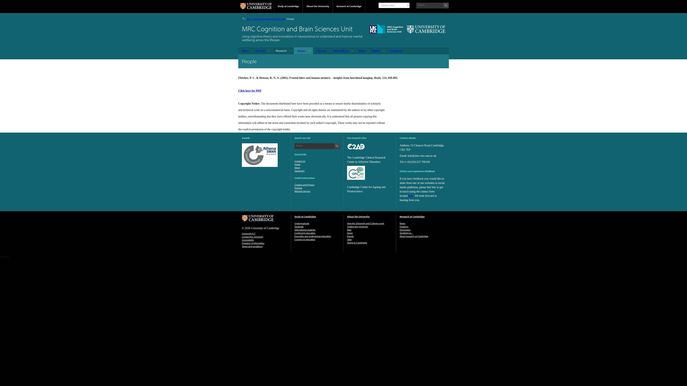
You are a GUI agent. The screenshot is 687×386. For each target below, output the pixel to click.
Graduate (299, 227)
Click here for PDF (250, 90)
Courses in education (304, 239)
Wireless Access (302, 191)
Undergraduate (301, 223)
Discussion (405, 230)
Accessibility (248, 240)
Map (349, 230)
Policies (298, 188)
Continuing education (304, 233)
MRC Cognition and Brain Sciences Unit (266, 19)
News (297, 168)
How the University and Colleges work (365, 223)
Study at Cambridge (288, 6)
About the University (317, 6)
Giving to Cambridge (357, 243)
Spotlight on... (406, 233)
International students (304, 230)
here (410, 195)
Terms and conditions (252, 246)
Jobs (349, 239)
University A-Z (248, 233)
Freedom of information (253, 243)
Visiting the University (357, 227)
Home (243, 18)
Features (404, 227)
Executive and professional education (312, 236)
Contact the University (252, 237)
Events (350, 236)
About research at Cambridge (414, 236)
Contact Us (299, 161)
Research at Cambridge (349, 6)
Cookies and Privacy (304, 185)
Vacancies (299, 171)
